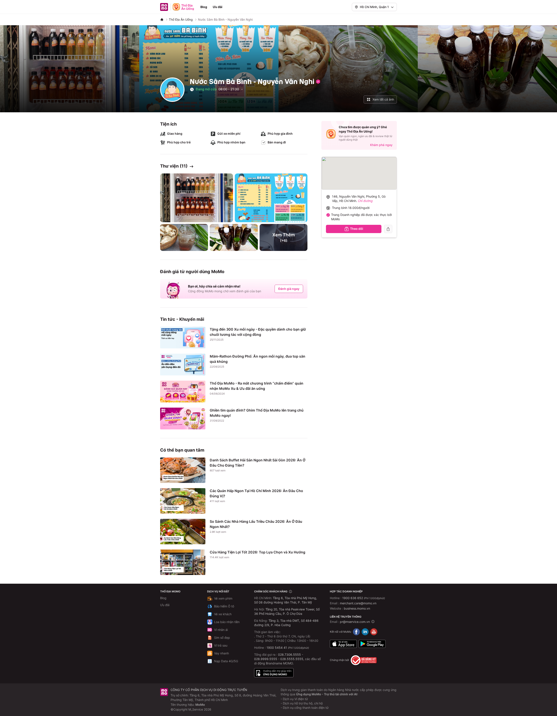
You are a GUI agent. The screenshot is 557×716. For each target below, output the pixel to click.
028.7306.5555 (289, 654)
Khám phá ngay (381, 145)
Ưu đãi (217, 7)
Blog (203, 7)
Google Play (372, 644)
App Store (343, 644)
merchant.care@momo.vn (358, 603)
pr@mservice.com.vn (355, 622)
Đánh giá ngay (288, 289)
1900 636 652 (363, 598)
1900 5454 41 (277, 647)
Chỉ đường (365, 201)
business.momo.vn (357, 608)
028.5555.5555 (291, 659)
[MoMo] (162, 19)
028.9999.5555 (265, 659)
